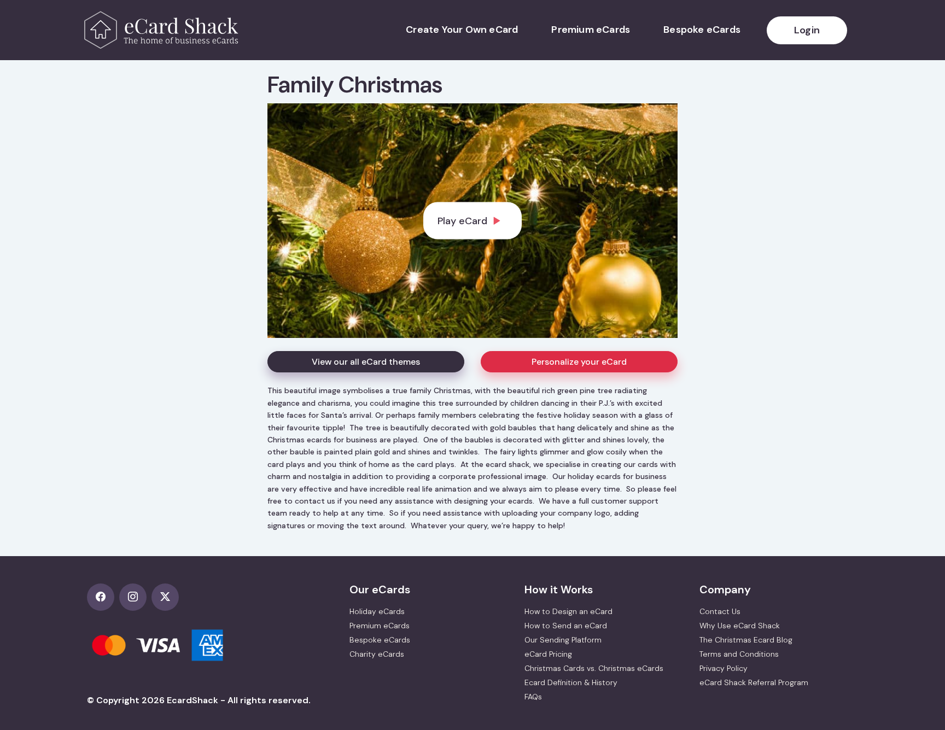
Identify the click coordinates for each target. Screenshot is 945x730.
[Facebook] (103, 598)
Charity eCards (376, 654)
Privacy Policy (723, 668)
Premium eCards (590, 29)
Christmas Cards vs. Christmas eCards (593, 668)
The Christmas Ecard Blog (745, 640)
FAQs (533, 697)
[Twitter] (166, 598)
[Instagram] (135, 598)
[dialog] (472, 220)
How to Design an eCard (568, 611)
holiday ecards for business (617, 476)
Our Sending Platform (563, 640)
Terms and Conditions (739, 654)
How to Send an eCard (565, 625)
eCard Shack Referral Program (753, 682)
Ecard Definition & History (570, 682)
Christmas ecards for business (322, 440)
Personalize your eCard (579, 361)
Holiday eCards (377, 611)
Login (807, 30)
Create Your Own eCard (462, 29)
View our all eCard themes (366, 361)
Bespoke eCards (701, 29)
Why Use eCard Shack (739, 625)
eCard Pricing (548, 654)
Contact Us (719, 611)
